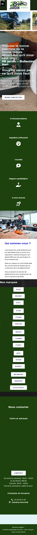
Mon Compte (28, 530)
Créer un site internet (18, 532)
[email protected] (20, 502)
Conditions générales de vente (12, 530)
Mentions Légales (18, 527)
